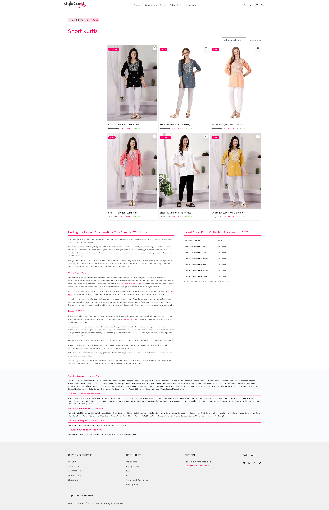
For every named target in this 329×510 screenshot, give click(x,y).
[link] (262, 5)
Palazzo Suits (88, 416)
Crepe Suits (195, 413)
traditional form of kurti (131, 283)
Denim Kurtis (180, 398)
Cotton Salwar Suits (161, 413)
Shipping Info (74, 480)
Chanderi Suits (119, 413)
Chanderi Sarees (198, 381)
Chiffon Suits (132, 413)
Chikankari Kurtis (143, 398)
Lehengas (81, 420)
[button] (138, 5)
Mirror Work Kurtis (148, 401)
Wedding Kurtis (85, 404)
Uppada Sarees (152, 389)
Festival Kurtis (211, 398)
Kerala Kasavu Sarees (77, 386)
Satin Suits (152, 416)
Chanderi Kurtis (114, 398)
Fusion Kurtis (235, 398)
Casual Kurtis (101, 398)
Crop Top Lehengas (91, 425)
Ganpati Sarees (138, 383)
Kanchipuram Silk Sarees (206, 383)
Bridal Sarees (184, 381)
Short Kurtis (240, 401)
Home (72, 20)
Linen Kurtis (101, 401)
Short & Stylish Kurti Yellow (228, 212)
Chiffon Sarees (213, 381)
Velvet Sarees (166, 389)
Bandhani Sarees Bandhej (114, 381)
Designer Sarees (93, 383)
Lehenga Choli (107, 425)
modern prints (129, 319)
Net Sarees (184, 386)
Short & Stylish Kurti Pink (122, 212)
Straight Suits (195, 416)
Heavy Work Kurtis (75, 401)
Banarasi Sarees (75, 381)
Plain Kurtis (189, 401)
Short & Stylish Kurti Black (123, 124)
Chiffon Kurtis (128, 398)
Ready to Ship (133, 466)
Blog (128, 475)
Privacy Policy (132, 484)
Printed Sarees (81, 389)
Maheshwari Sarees (120, 386)
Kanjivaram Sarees (227, 383)
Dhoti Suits (205, 413)
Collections (131, 462)
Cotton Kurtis (156, 398)
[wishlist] (155, 48)
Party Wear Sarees (245, 386)
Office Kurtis (162, 401)
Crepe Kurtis (169, 398)
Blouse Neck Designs (77, 434)
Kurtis (81, 20)
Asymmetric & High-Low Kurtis (81, 398)
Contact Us (73, 466)
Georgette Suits (230, 413)
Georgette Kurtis (249, 398)
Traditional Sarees (119, 389)
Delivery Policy (75, 471)
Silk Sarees (105, 389)
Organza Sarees (215, 386)
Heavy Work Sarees (171, 383)
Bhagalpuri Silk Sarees (150, 381)
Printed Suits (128, 416)
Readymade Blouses (109, 434)
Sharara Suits (164, 416)
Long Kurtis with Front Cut (129, 401)
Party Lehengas (121, 425)
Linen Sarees (105, 386)
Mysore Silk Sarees (156, 386)
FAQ (128, 471)
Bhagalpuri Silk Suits (90, 413)
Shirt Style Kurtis (227, 401)
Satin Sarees (94, 389)
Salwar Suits (83, 408)
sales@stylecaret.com (197, 465)
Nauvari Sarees (172, 386)
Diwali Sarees (107, 383)
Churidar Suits (145, 413)
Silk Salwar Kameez (179, 416)
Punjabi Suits (140, 416)
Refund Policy (74, 475)
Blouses (80, 429)
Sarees (80, 376)
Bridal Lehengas (75, 425)
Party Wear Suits (102, 416)
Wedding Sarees (180, 389)
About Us (72, 462)
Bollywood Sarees (169, 381)
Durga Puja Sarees (122, 383)
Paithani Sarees (230, 386)
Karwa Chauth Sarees (246, 383)
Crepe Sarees (240, 381)
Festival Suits (217, 413)
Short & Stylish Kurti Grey (175, 124)
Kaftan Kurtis (90, 401)
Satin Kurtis (214, 401)
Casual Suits (105, 413)
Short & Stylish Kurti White (175, 212)
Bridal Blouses (93, 434)
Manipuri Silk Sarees (138, 386)
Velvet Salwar (208, 416)
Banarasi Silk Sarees (92, 381)
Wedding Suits (221, 416)
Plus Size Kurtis (201, 401)
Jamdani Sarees (187, 383)
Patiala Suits (116, 416)
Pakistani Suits (75, 416)
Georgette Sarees (154, 383)
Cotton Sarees (227, 381)
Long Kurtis (112, 401)
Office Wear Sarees (198, 386)
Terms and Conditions (137, 480)
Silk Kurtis (250, 401)
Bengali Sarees (133, 381)
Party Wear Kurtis (176, 401)
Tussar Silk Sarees (136, 389)
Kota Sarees (93, 386)
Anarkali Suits (74, 413)
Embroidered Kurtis (195, 398)
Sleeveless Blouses (128, 434)
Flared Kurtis (223, 398)
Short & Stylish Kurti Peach (227, 124)
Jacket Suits (244, 413)
